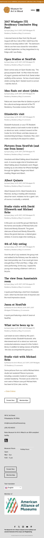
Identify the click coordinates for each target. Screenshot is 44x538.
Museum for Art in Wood (14, 307)
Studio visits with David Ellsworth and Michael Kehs (19, 209)
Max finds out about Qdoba (21, 90)
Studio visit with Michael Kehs (20, 358)
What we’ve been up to (18, 325)
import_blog (10, 30)
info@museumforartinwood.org (14, 423)
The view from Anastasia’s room (20, 280)
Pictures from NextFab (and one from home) (21, 147)
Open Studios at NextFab (20, 59)
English (10, 487)
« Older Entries (9, 391)
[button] (33, 10)
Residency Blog (16, 33)
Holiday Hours (24, 449)
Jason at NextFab (15, 304)
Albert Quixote (13, 180)
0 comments (27, 33)
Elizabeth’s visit (14, 114)
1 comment (26, 154)
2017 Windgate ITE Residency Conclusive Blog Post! (21, 24)
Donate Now (10, 400)
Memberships (24, 400)
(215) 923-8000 (9, 428)
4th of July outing (15, 243)
